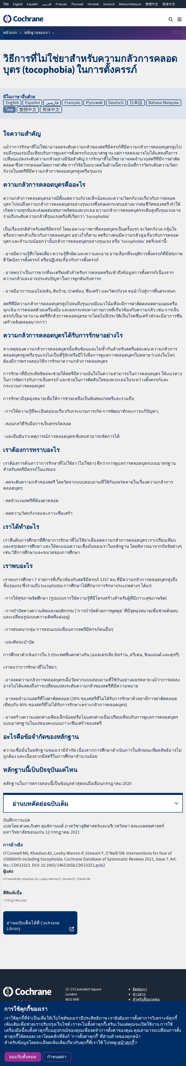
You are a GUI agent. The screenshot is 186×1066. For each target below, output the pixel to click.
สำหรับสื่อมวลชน (146, 999)
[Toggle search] (171, 19)
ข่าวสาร (139, 994)
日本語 (136, 102)
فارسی (46, 4)
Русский (77, 4)
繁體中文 (151, 4)
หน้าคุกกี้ (125, 1042)
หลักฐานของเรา (37, 32)
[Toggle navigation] (179, 19)
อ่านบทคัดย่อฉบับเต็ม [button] (40, 803)
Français (61, 4)
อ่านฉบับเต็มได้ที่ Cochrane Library (33, 925)
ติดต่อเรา (140, 989)
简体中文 (168, 4)
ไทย (6, 4)
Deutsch (109, 4)
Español (32, 4)
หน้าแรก (10, 32)
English (18, 4)
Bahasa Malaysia (130, 4)
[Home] (23, 19)
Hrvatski (93, 4)
